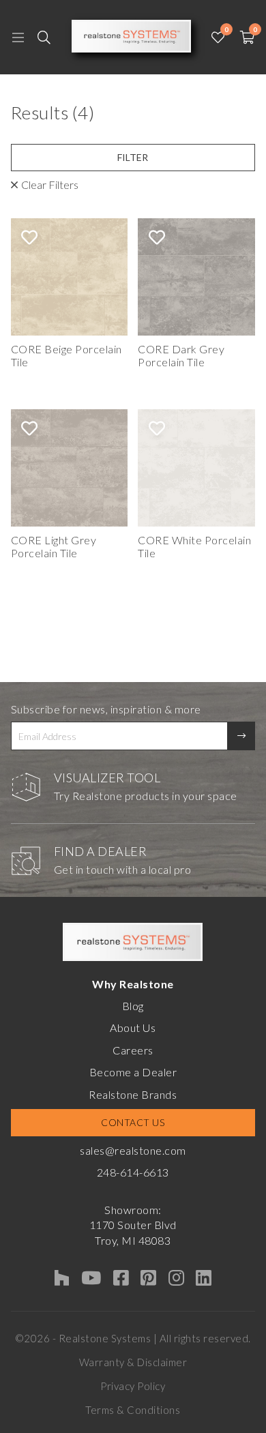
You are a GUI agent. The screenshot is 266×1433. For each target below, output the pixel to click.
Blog (133, 1005)
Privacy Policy (132, 1386)
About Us (133, 1027)
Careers (133, 1050)
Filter (132, 157)
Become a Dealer (133, 1071)
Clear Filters (49, 184)
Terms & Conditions (132, 1410)
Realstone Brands (133, 1094)
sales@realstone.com (133, 1150)
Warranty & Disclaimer (133, 1362)
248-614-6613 (133, 1172)
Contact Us (132, 1122)
